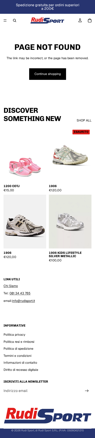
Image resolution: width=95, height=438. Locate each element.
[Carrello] (90, 20)
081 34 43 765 (20, 293)
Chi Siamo (11, 286)
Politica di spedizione (18, 349)
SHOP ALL (84, 120)
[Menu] (5, 20)
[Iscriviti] (86, 391)
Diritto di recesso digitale (21, 370)
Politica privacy (14, 335)
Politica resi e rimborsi (19, 342)
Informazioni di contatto (20, 363)
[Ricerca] (14, 20)
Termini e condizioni (17, 356)
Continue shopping (47, 74)
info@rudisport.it (23, 301)
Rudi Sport (27, 430)
